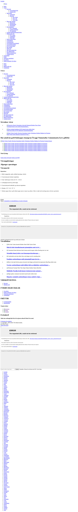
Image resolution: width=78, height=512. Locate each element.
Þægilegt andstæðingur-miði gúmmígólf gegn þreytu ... (24, 259)
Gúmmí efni (13, 12)
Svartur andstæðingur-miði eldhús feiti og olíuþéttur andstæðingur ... (28, 265)
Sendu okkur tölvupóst (6, 157)
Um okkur (6, 59)
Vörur (5, 7)
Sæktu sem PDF (16, 157)
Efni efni (9, 9)
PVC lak (15, 18)
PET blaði (15, 17)
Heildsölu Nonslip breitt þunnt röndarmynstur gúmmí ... (24, 271)
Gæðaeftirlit (6, 55)
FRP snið (9, 48)
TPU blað (15, 20)
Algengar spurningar (9, 58)
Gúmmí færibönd (14, 29)
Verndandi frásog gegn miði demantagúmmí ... (18, 126)
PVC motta (12, 35)
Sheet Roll (9, 13)
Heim (5, 6)
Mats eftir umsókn (11, 21)
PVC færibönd (13, 28)
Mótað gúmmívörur (11, 53)
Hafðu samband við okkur (10, 61)
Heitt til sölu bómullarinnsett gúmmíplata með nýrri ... (24, 247)
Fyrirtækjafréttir (7, 301)
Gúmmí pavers (10, 54)
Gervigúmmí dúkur (11, 44)
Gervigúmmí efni (14, 10)
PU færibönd (13, 31)
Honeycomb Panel (11, 39)
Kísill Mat (12, 38)
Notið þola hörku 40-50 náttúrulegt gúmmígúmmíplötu (20, 130)
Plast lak (12, 16)
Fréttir (5, 57)
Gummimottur (10, 42)
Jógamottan (12, 25)
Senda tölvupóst (4, 325)
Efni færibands (10, 27)
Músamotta (12, 22)
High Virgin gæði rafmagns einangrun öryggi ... (18, 134)
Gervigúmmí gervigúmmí (13, 43)
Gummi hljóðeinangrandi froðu (14, 32)
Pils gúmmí (9, 47)
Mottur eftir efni (10, 33)
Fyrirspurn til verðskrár (6, 321)
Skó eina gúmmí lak (11, 50)
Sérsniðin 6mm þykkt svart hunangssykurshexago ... (23, 253)
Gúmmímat (12, 36)
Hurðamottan (13, 24)
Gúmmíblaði (10, 40)
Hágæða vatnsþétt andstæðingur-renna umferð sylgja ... (24, 277)
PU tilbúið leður (10, 51)
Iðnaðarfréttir (7, 303)
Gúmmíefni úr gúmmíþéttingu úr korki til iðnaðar (15, 201)
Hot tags (6, 283)
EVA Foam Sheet (11, 46)
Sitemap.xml (7, 284)
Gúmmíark (12, 14)
